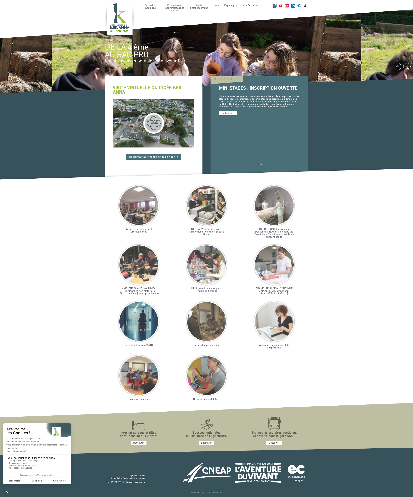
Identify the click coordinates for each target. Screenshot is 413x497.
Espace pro (230, 5)
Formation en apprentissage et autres (174, 8)
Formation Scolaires (150, 6)
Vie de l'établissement (199, 6)
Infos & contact (250, 5)
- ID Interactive (215, 492)
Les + (216, 5)
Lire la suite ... (228, 113)
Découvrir (138, 443)
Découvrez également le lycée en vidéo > (153, 156)
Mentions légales (199, 492)
